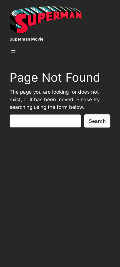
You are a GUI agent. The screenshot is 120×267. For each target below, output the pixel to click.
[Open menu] (13, 51)
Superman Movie (26, 38)
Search (97, 121)
